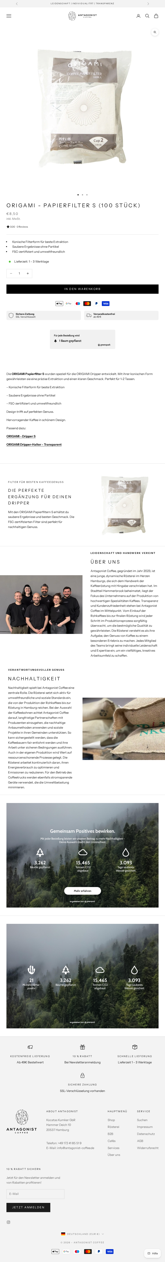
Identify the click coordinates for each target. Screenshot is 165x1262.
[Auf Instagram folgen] (8, 1222)
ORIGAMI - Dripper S (21, 436)
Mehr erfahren (82, 891)
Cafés (112, 1141)
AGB (140, 1141)
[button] (82, 227)
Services (113, 1148)
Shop (111, 1120)
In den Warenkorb (82, 289)
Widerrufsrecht (148, 1148)
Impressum (145, 1127)
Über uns (114, 1155)
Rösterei (113, 1127)
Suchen (142, 1120)
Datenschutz (146, 1134)
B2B (110, 1134)
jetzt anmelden (28, 1207)
